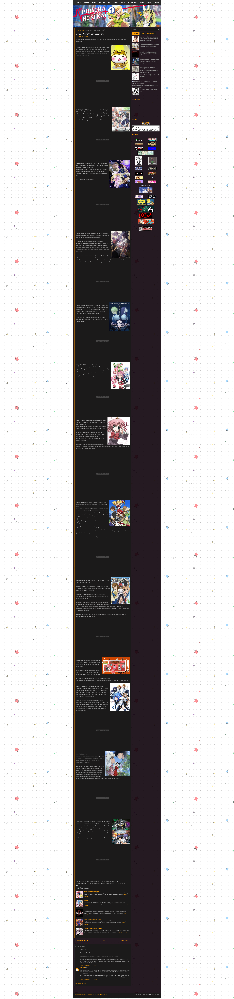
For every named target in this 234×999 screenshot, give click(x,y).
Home (78, 30)
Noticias (102, 2)
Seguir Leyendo (123, 932)
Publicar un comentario (82, 983)
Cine (108, 2)
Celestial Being (156, 994)
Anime (94, 2)
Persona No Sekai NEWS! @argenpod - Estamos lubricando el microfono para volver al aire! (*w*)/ (149, 38)
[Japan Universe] (152, 174)
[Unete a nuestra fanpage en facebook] (111, 13)
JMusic (149, 2)
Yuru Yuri (86, 900)
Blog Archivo (150, 33)
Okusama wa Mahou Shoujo (91, 891)
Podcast (86, 2)
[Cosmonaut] (145, 230)
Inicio (79, 2)
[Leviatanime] (145, 154)
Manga (123, 2)
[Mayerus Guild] (152, 149)
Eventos (157, 2)
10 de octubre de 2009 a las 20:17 (88, 965)
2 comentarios (93, 37)
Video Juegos (132, 2)
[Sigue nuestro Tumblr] (124, 20)
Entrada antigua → (125, 940)
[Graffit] (139, 140)
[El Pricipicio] (145, 217)
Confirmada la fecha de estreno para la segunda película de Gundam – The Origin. (149, 61)
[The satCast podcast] (146, 224)
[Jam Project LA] (139, 149)
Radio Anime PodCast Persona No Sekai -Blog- (96, 994)
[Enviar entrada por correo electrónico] (77, 885)
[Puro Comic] (138, 165)
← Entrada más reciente (81, 940)
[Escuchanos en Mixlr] (137, 16)
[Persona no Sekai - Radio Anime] (146, 124)
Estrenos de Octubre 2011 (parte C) (93, 919)
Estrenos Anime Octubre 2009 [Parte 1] (91, 34)
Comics (115, 2)
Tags (142, 33)
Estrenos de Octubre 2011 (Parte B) (93, 928)
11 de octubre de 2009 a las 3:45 (88, 979)
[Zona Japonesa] (139, 145)
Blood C (86, 910)
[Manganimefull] (139, 174)
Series (142, 2)
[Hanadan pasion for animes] (152, 140)
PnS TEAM (82, 967)
